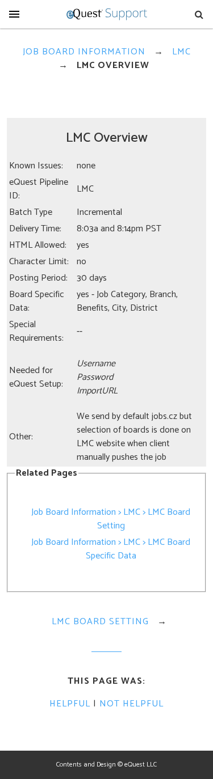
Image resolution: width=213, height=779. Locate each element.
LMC (181, 52)
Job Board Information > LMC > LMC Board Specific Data (110, 549)
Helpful (69, 704)
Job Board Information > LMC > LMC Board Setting (110, 519)
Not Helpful (131, 704)
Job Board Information (84, 52)
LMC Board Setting (100, 621)
